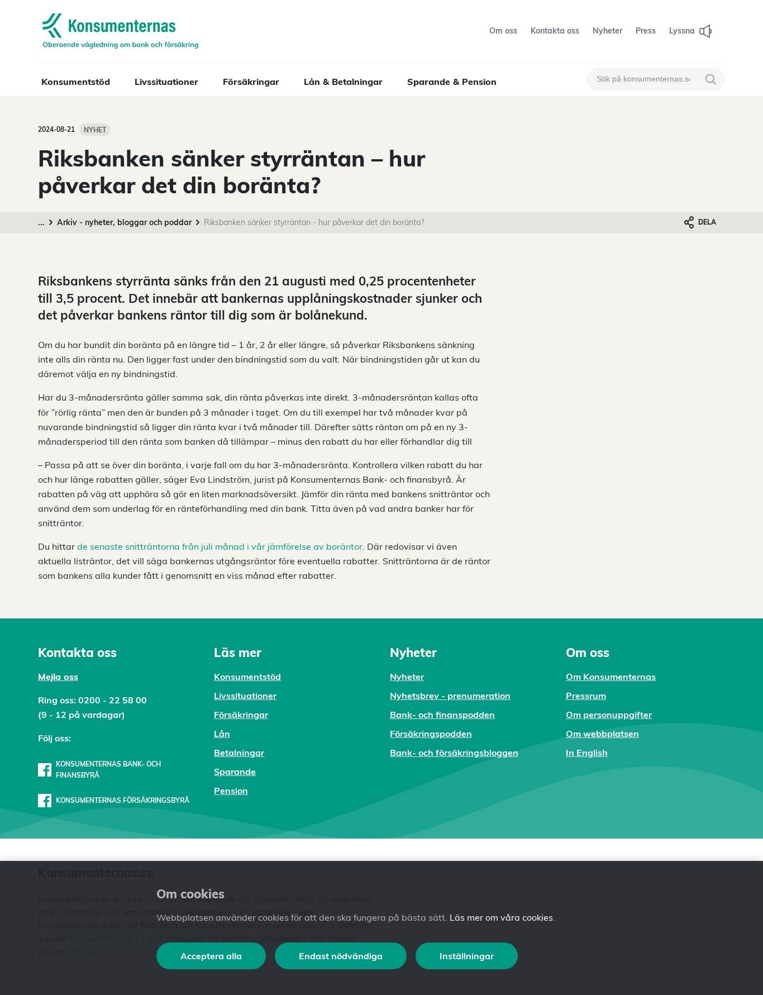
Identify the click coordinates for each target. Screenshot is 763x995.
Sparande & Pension (452, 81)
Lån (222, 733)
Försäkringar (251, 81)
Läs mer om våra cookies (501, 917)
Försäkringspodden (431, 733)
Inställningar (467, 955)
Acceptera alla (211, 955)
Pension (231, 790)
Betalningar (239, 752)
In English (587, 752)
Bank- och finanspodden (442, 714)
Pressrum (586, 695)
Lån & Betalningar (343, 81)
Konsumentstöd (75, 81)
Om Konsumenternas (611, 676)
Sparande (235, 771)
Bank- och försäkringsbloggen (454, 752)
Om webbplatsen (602, 733)
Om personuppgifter (609, 714)
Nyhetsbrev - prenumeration (450, 695)
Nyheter (407, 676)
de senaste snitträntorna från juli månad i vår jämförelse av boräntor (220, 546)
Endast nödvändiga (341, 955)
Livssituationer (166, 81)
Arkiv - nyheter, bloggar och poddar (124, 222)
